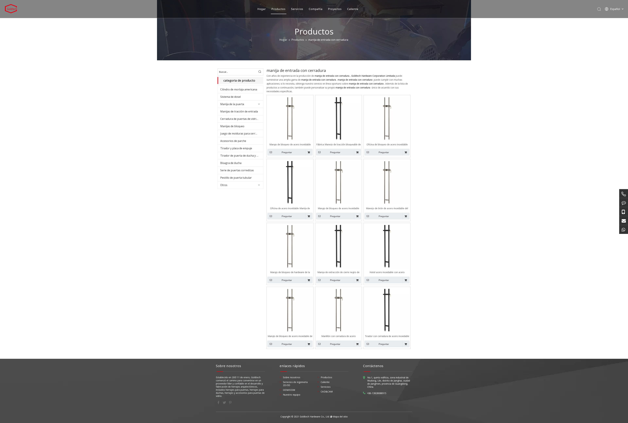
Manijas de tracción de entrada (239, 111)
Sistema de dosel (230, 97)
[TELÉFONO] (623, 194)
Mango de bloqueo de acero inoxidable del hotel (338, 208)
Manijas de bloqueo (232, 126)
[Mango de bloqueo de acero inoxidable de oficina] (290, 309)
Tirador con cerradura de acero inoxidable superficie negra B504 (387, 336)
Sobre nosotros (291, 377)
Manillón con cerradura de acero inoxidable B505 (338, 336)
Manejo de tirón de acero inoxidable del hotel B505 (387, 208)
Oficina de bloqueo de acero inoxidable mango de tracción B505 (387, 144)
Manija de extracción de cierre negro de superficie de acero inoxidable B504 (338, 272)
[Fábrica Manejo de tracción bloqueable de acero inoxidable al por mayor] (338, 118)
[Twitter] (225, 402)
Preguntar (287, 152)
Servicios (297, 9)
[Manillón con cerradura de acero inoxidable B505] (338, 309)
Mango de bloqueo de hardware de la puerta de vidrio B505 (290, 272)
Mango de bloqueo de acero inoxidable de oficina (290, 336)
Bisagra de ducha (230, 163)
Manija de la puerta (232, 104)
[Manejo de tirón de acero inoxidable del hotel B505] (387, 182)
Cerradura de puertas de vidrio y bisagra (241, 119)
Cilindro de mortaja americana (238, 89)
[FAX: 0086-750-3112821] (623, 202)
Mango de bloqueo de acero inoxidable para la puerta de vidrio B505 (290, 144)
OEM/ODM (289, 389)
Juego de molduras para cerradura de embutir (241, 133)
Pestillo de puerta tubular (236, 177)
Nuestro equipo (291, 394)
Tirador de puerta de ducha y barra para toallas (241, 155)
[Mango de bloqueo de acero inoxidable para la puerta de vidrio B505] (290, 118)
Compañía (315, 9)
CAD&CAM (327, 391)
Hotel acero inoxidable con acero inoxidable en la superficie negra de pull (387, 272)
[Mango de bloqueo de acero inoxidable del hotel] (338, 182)
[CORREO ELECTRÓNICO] (623, 220)
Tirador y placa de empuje (236, 148)
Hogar (261, 9)
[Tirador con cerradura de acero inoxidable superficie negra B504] (387, 309)
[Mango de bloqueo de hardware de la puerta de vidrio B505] (290, 245)
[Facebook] (219, 402)
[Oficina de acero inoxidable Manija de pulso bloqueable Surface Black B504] (290, 182)
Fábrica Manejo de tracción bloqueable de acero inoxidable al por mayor (338, 144)
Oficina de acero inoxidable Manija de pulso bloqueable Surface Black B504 (290, 208)
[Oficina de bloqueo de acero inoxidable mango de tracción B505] (387, 118)
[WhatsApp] (623, 229)
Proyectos (335, 9)
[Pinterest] (230, 402)
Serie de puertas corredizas (237, 170)
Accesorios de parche (233, 141)
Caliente (352, 9)
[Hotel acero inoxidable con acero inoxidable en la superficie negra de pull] (387, 245)
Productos (278, 9)
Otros (223, 185)
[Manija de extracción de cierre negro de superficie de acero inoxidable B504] (338, 245)
